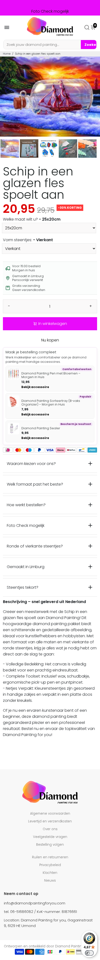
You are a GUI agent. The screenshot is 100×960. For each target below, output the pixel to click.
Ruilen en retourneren (50, 857)
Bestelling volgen (50, 844)
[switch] (89, 953)
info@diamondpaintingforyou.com (34, 903)
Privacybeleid (50, 865)
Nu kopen (50, 340)
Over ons (50, 829)
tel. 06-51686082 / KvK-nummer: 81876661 (40, 911)
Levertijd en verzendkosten (50, 821)
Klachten (50, 872)
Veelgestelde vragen (50, 837)
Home (6, 54)
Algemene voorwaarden (50, 813)
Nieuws (50, 880)
